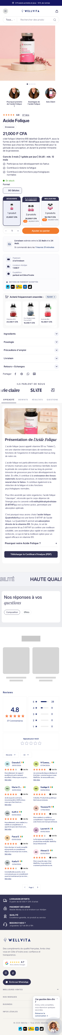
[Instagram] (6, 973)
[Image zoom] (27, 53)
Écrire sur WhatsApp (18, 982)
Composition (12, 612)
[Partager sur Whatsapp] (28, 374)
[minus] (6, 231)
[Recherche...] (55, 20)
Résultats (37, 400)
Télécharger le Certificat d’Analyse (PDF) (31, 554)
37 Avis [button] (25, 115)
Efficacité (8, 400)
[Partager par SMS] (34, 374)
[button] (40, 231)
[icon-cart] (56, 11)
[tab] (27, 84)
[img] (15, 716)
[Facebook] (13, 973)
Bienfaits (23, 400)
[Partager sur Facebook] (15, 374)
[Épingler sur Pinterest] (21, 374)
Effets (26, 612)
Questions (52, 400)
